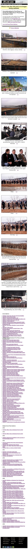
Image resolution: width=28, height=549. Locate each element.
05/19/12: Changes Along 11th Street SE (11, 371)
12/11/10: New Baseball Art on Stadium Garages (13, 459)
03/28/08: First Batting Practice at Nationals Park (13, 497)
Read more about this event (14, 22)
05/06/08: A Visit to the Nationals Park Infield (12, 482)
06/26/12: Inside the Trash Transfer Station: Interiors (13, 370)
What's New (13, 541)
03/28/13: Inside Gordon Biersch (9, 356)
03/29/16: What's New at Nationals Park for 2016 (13, 429)
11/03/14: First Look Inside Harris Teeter (11, 340)
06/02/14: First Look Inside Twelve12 (10, 344)
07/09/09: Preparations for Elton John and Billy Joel (13, 471)
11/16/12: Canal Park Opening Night (10, 363)
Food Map (13, 539)
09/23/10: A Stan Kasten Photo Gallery (11, 460)
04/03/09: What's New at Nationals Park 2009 (12, 474)
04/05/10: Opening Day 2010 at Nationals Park (12, 464)
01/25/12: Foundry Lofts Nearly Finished (11, 374)
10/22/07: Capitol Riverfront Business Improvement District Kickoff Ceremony (13, 418)
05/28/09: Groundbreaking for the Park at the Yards (13, 408)
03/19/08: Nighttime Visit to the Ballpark (11, 507)
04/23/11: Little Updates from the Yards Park (12, 388)
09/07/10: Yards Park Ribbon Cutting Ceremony (13, 392)
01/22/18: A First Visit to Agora (9, 316)
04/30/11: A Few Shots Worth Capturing (11, 387)
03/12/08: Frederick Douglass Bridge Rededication (13, 415)
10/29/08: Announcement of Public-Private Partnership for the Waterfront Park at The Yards (13, 412)
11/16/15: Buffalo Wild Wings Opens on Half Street (13, 331)
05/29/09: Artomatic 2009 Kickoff (10, 407)
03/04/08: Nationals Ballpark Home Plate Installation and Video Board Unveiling (13, 513)
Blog (2, 4)
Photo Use (21, 543)
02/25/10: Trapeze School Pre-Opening (11, 399)
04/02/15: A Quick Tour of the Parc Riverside (12, 334)
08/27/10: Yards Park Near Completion (11, 394)
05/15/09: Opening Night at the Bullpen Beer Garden (13, 472)
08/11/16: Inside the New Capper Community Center (13, 322)
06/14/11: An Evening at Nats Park (10, 451)
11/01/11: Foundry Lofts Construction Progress (12, 384)
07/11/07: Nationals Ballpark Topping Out (11, 521)
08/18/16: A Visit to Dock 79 (8, 321)
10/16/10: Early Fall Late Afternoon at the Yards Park (14, 390)
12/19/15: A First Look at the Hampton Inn (11, 330)
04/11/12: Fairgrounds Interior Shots (10, 372)
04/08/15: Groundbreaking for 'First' (10, 333)
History (12, 543)
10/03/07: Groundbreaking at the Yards (11, 416)
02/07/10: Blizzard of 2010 (8, 401)
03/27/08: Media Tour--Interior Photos (10, 502)
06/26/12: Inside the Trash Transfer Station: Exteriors (14, 369)
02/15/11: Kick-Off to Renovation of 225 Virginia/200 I (14, 389)
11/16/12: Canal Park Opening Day (10, 360)
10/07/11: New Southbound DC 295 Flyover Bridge (13, 386)
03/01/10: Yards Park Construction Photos (11, 398)
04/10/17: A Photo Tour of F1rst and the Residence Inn (14, 318)
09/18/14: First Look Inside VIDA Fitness (11, 341)
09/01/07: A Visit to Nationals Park (10, 520)
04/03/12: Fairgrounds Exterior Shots (10, 373)
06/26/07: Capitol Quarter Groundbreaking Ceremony (14, 422)
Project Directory (6, 539)
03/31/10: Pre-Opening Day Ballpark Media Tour (13, 465)
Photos (5, 4)
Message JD (21, 539)
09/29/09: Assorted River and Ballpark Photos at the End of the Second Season (14, 404)
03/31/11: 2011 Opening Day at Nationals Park (12, 454)
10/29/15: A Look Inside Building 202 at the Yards (13, 332)
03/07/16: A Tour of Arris (8, 327)
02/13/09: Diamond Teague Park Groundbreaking (13, 475)
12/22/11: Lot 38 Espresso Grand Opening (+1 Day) (13, 379)
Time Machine (19, 4)
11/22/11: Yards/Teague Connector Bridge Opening (13, 383)
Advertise (20, 541)
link (24, 49)
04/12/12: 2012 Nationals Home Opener (11, 444)
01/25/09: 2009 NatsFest (8, 476)
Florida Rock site (16, 18)
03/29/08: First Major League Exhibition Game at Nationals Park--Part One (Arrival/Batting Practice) (13, 496)
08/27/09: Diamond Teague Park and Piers (11, 405)
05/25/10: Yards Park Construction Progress (12, 395)
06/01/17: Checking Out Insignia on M (10, 317)
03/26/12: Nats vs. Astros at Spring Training (12, 447)
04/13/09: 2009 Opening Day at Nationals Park (12, 473)
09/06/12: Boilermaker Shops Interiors (11, 366)
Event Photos (6, 543)
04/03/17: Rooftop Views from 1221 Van (11, 320)
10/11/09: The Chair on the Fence (9, 402)
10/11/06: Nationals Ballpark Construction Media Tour (14, 526)
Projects (9, 4)
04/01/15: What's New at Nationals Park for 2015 (13, 433)
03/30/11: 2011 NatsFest (8, 456)
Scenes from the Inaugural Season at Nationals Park (14, 485)
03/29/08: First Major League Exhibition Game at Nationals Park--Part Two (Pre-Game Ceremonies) (13, 493)
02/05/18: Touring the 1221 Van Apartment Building (13, 315)
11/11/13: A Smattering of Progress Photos (12, 348)
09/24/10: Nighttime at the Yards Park (10, 391)
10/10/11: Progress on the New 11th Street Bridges (13, 385)
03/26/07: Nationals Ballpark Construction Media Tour (14, 522)
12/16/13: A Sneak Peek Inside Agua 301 (11, 347)
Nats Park (14, 4)
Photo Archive (6, 541)
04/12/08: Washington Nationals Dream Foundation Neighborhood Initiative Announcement (13, 487)
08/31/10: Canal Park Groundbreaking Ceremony (13, 393)
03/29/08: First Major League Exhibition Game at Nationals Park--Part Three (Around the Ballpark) (13, 491)
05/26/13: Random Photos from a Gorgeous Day (13, 351)
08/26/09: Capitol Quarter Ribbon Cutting (11, 406)
